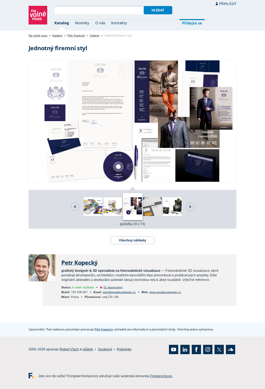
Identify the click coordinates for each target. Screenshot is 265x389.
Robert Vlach (69, 349)
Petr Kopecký (76, 35)
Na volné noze (38, 35)
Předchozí (75, 206)
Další (190, 206)
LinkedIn (185, 349)
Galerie (94, 35)
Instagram (207, 349)
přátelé (88, 349)
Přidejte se (192, 23)
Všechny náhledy (132, 240)
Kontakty (119, 22)
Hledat (158, 10)
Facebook (196, 349)
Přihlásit (227, 4)
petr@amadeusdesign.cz (119, 292)
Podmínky (124, 349)
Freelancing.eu (34, 375)
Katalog (61, 22)
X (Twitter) (219, 349)
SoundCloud (230, 349)
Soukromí (105, 349)
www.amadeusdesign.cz (165, 292)
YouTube (173, 349)
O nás (100, 22)
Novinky (82, 22)
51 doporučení (113, 287)
